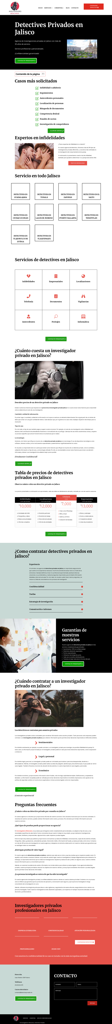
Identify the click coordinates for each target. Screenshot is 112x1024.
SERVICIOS (47, 8)
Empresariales (56, 281)
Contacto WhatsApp (26, 60)
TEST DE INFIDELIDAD (78, 163)
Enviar (92, 1003)
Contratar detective (93, 6)
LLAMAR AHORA (56, 130)
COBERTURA (58, 8)
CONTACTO (74, 8)
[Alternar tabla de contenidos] (42, 73)
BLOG (68, 8)
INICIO (40, 8)
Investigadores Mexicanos (25, 831)
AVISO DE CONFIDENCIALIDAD (44, 1018)
